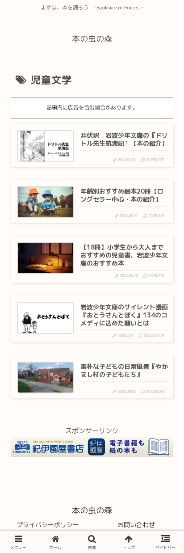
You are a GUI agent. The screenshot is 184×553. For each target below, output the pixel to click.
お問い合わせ (136, 524)
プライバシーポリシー (48, 524)
